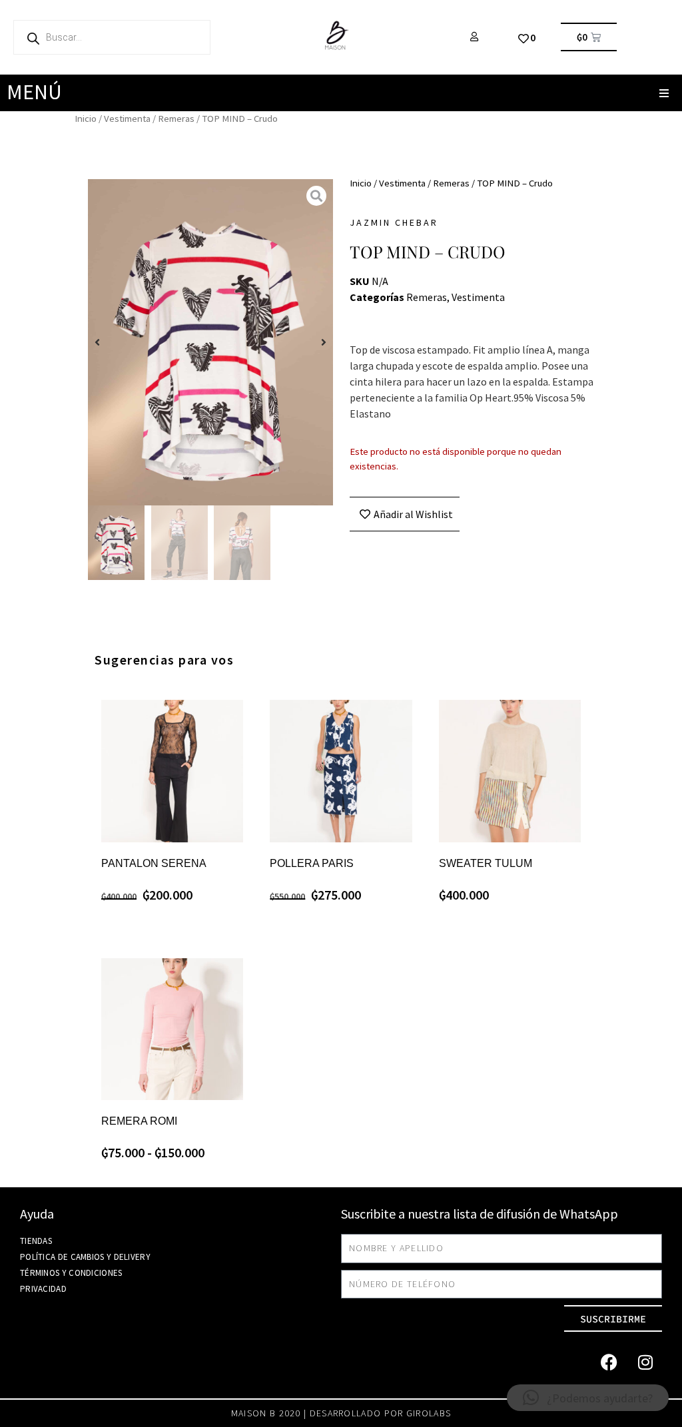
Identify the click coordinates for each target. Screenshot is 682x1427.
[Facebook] (608, 1361)
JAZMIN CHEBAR (394, 222)
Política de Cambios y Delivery (85, 1257)
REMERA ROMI (139, 1121)
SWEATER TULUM (485, 863)
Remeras (176, 119)
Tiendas (36, 1241)
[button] (663, 93)
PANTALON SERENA (153, 863)
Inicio (86, 119)
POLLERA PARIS (312, 863)
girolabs (428, 1413)
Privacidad (43, 1288)
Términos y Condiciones (71, 1273)
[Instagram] (645, 1361)
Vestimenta (127, 119)
